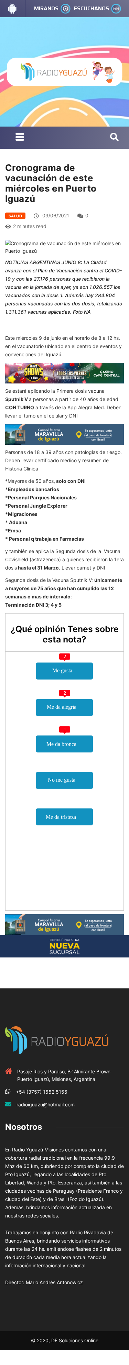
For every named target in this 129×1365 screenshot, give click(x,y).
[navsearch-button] (114, 137)
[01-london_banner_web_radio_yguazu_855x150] (64, 434)
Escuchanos (91, 8)
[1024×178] (64, 946)
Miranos (46, 8)
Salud (15, 216)
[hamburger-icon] (20, 137)
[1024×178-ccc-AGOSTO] (64, 373)
